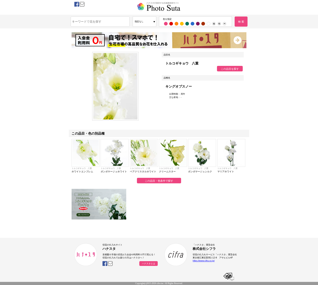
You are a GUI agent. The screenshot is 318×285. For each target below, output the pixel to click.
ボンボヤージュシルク (200, 171)
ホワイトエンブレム (82, 171)
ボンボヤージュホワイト (114, 171)
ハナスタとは (148, 263)
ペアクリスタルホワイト (143, 171)
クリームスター (167, 171)
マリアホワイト (225, 171)
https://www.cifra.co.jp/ (204, 260)
